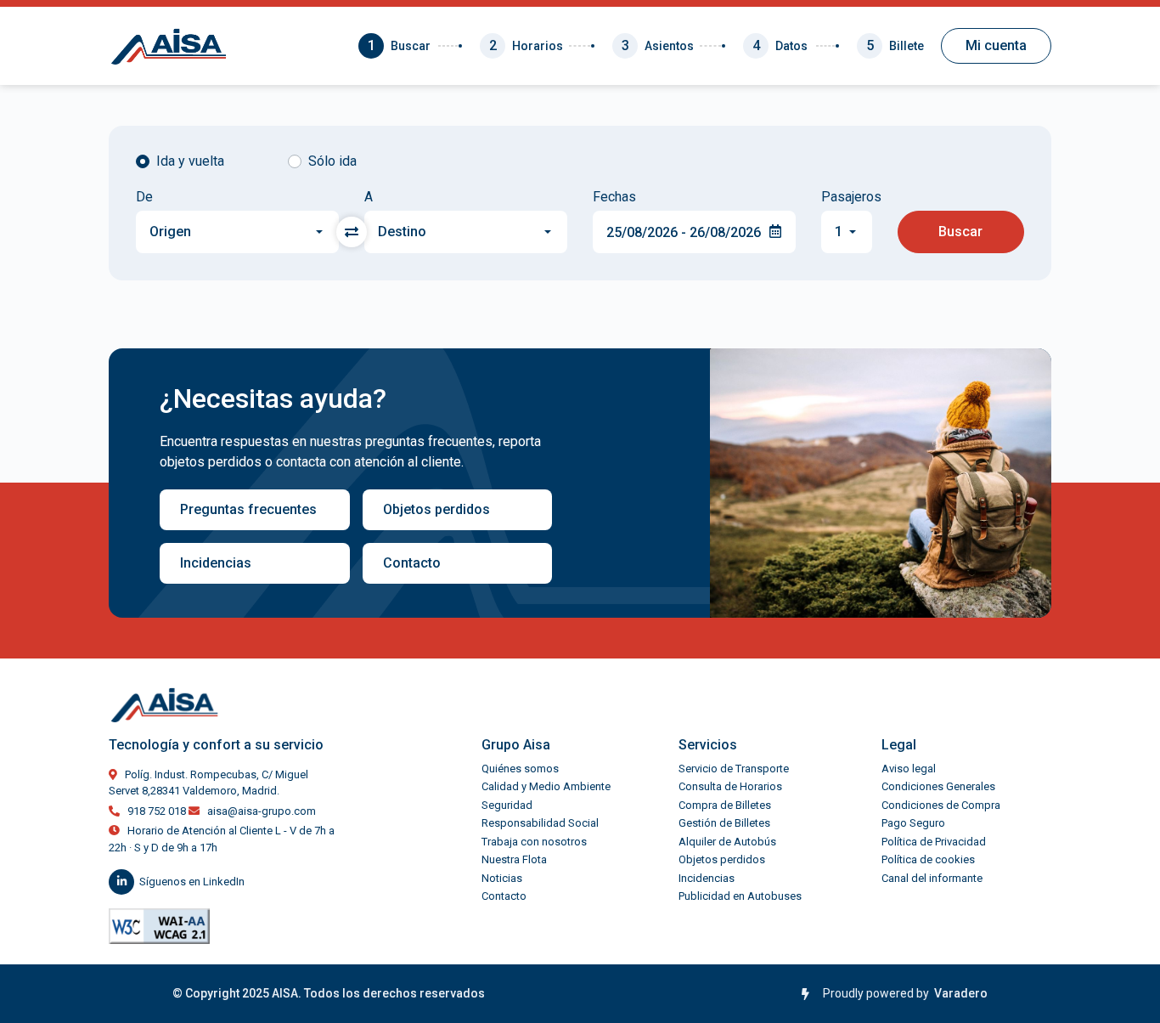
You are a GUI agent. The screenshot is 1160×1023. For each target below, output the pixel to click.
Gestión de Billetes (724, 823)
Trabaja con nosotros (534, 841)
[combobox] (237, 232)
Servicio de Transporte (734, 768)
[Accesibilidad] (159, 925)
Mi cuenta (996, 45)
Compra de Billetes (725, 805)
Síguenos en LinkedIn (192, 881)
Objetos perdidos (436, 509)
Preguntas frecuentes (248, 509)
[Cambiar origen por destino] (351, 232)
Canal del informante (932, 878)
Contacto (412, 563)
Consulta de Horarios (730, 786)
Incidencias (215, 563)
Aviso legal (908, 768)
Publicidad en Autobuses (740, 896)
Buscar (960, 231)
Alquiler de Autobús (727, 841)
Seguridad (506, 805)
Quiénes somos (520, 768)
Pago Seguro (913, 823)
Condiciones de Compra (940, 805)
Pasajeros (846, 197)
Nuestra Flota (514, 859)
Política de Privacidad (933, 841)
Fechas (614, 197)
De (144, 197)
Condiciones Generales (938, 786)
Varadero (958, 993)
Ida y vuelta (190, 161)
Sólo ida (332, 161)
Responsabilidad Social (540, 823)
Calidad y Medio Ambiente (546, 786)
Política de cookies (928, 859)
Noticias (501, 878)
